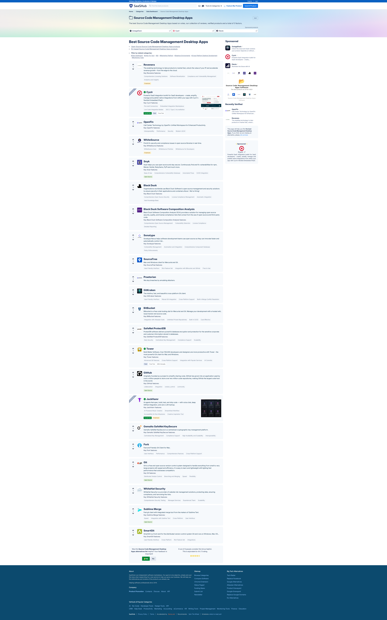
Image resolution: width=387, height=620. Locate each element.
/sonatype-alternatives (139, 233)
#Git (157, 55)
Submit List (198, 591)
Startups (153, 1)
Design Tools (160, 606)
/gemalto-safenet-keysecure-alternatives (146, 424)
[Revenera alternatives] (139, 65)
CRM (131, 609)
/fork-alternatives (137, 442)
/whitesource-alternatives (140, 137)
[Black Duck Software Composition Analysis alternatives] (139, 210)
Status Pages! (199, 585)
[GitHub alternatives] (139, 373)
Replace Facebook (234, 578)
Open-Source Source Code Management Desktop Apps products (155, 47)
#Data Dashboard (137, 55)
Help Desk (138, 609)
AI (130, 606)
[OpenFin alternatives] (139, 122)
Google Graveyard (234, 591)
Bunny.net (171, 614)
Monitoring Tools (223, 609)
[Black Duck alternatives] (139, 186)
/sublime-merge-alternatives (141, 507)
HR (186, 609)
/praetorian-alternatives (139, 275)
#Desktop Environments (182, 55)
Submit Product (250, 6)
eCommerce (178, 609)
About (163, 591)
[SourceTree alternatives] (139, 260)
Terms (152, 614)
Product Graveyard (234, 588)
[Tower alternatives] (139, 349)
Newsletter (198, 595)
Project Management (207, 609)
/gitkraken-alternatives (139, 288)
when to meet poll (215, 614)
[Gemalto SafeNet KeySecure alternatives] (139, 427)
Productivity (148, 609)
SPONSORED (132, 91)
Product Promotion (136, 591)
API (168, 591)
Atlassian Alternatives (235, 585)
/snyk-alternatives (137, 159)
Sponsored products (251, 27)
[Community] (203, 6)
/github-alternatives (138, 370)
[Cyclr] (139, 93)
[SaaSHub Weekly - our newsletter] (199, 6)
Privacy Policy (142, 614)
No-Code (135, 606)
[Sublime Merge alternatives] (139, 510)
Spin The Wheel (194, 614)
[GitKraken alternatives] (139, 291)
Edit (255, 18)
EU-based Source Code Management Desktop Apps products (154, 49)
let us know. (244, 135)
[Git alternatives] (139, 463)
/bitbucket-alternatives (139, 306)
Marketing (158, 609)
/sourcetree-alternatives (140, 257)
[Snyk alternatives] (139, 162)
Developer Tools (147, 606)
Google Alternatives (234, 582)
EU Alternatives (232, 598)
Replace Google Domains (236, 595)
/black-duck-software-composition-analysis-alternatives (152, 207)
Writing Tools (193, 609)
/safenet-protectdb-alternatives (142, 326)
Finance (234, 609)
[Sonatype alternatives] (139, 236)
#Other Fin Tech (149, 55)
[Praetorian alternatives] (139, 277)
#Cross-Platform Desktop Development (204, 55)
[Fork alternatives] (139, 445)
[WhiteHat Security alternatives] (139, 489)
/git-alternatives (137, 460)
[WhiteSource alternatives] (139, 140)
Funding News (199, 588)
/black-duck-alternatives (140, 183)
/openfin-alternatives (138, 120)
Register (250, 1)
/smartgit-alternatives (139, 528)
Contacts (148, 591)
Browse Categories (201, 575)
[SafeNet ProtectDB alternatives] (139, 329)
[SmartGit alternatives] (139, 531)
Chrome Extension (201, 582)
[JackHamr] (139, 400)
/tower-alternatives (138, 346)
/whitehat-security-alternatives (142, 486)
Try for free (147, 113)
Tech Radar (231, 575)
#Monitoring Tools (138, 57)
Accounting (167, 609)
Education (242, 609)
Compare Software (201, 578)
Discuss (157, 591)
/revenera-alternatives (139, 62)
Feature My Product (234, 6)
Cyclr (240, 152)
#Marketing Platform (166, 55)
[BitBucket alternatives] (139, 308)
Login (256, 1)
